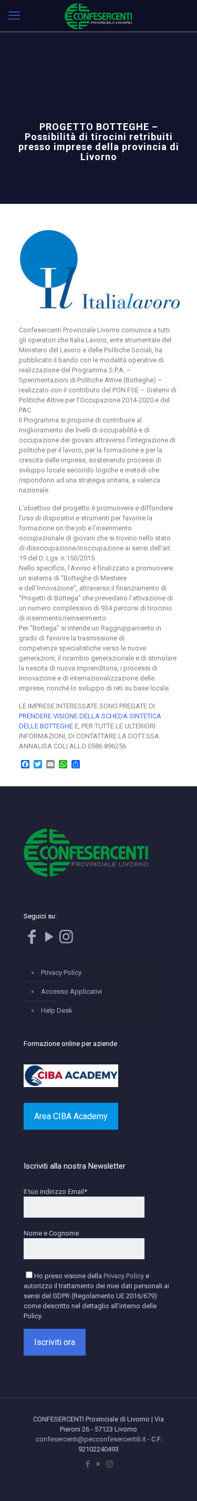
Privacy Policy (61, 972)
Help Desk (56, 1010)
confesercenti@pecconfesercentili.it (91, 1439)
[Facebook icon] (87, 1464)
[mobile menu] (14, 16)
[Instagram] (66, 940)
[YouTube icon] (98, 1464)
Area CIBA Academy (71, 1116)
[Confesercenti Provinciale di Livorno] (98, 16)
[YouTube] (49, 940)
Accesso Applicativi (71, 991)
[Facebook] (31, 940)
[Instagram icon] (109, 1464)
